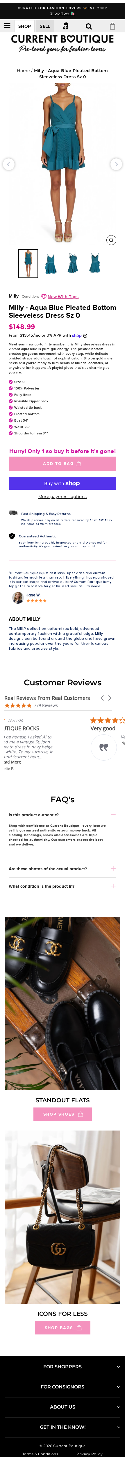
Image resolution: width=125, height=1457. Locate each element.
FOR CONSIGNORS (62, 1387)
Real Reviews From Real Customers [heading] (47, 698)
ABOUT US (62, 1407)
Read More (45, 762)
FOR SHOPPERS (62, 1366)
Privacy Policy (89, 1453)
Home (23, 70)
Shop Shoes (58, 1114)
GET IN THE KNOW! (62, 1427)
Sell (45, 26)
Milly (14, 296)
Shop (24, 26)
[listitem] (48, 744)
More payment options (62, 496)
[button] (103, 698)
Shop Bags (59, 1327)
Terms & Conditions (40, 1453)
